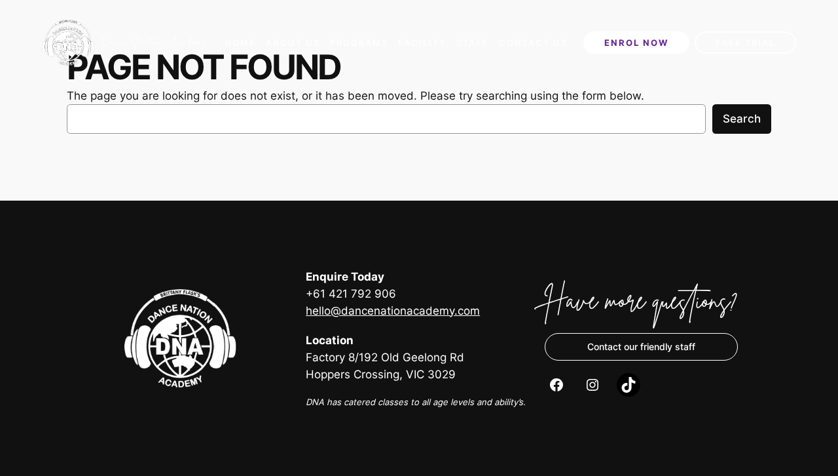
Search (742, 118)
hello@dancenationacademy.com (393, 310)
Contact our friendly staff (641, 346)
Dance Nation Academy (154, 42)
